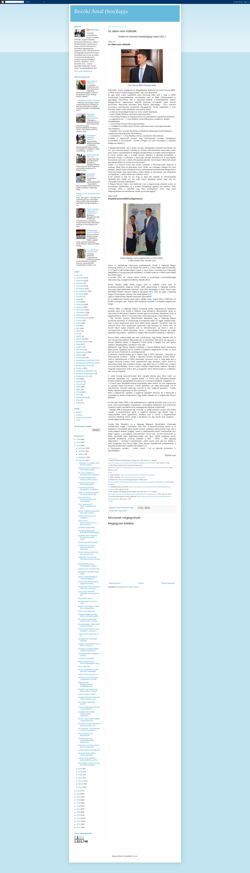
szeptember (82, 457)
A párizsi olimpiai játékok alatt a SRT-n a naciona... (89, 645)
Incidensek (80, 304)
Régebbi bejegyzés (168, 583)
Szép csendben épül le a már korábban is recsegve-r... (88, 630)
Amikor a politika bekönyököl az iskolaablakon (93, 211)
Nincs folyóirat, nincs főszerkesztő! (85, 734)
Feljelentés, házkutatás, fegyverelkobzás (92, 116)
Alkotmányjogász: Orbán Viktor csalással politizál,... (89, 625)
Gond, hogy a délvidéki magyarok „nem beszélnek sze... (88, 593)
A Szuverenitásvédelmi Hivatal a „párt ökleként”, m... (89, 708)
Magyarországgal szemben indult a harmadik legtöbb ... (89, 615)
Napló (120, 510)
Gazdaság (79, 294)
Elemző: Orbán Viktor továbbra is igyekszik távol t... (89, 720)
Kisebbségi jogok (82, 318)
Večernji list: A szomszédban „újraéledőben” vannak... (88, 678)
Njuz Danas (80, 350)
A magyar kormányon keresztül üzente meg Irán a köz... (89, 698)
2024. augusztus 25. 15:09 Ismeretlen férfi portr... (87, 506)
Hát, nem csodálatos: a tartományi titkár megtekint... (89, 474)
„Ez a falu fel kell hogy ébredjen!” (92, 251)
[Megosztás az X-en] (144, 507)
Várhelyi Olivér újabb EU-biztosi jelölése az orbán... (88, 759)
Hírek (78, 302)
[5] (150, 294)
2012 (79, 824)
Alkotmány (80, 283)
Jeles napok (80, 310)
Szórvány (79, 384)
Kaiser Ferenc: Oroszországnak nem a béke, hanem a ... (87, 523)
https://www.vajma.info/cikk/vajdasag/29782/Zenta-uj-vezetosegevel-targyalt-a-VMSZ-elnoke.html (137, 482)
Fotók (78, 420)
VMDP (78, 389)
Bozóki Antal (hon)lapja (101, 11)
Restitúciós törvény (83, 376)
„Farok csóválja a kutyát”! (87, 694)
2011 (79, 827)
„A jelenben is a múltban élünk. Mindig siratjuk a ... (89, 464)
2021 (79, 797)
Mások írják (80, 339)
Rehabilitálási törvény (84, 365)
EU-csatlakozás (81, 291)
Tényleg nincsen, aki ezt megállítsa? (86, 517)
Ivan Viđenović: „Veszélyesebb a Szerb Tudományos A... (89, 729)
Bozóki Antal (94, 30)
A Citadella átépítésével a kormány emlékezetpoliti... (88, 479)
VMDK (78, 387)
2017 (79, 809)
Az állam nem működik (86, 659)
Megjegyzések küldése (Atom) (128, 587)
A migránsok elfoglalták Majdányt (91, 137)
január (80, 787)
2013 (79, 821)
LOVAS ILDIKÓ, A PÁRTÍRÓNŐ (89, 750)
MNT (116, 510)
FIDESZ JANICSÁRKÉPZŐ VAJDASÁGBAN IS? (87, 578)
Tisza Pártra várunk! (85, 598)
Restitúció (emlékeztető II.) (85, 374)
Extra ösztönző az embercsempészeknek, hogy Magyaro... (87, 499)
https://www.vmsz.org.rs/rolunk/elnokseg (133, 477)
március (81, 781)
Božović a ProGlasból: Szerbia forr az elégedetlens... (89, 607)
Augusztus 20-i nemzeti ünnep (89, 569)
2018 (79, 806)
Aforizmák (79, 281)
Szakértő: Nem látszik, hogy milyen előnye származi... (88, 690)
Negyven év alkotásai (83, 418)
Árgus (78, 400)
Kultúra (78, 323)
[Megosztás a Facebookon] (146, 507)
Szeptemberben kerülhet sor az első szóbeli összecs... (89, 469)
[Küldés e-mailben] (139, 507)
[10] (145, 446)
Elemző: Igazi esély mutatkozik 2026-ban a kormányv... (89, 587)
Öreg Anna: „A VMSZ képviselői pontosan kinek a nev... (89, 724)
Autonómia (80, 286)
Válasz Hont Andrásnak (86, 611)
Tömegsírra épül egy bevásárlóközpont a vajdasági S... (86, 740)
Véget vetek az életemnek (92, 82)
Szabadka (79, 381)
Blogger (135, 856)
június (80, 772)
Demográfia (80, 289)
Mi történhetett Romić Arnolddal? (93, 231)
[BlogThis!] (141, 507)
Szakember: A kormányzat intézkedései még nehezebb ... (89, 559)
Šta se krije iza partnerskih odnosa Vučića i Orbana (87, 620)
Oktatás (79, 355)
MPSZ (78, 331)
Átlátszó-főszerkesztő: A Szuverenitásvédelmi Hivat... (89, 662)
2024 (79, 446)
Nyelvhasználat (81, 352)
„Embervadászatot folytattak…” (89, 542)
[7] (174, 333)
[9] (131, 419)
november (82, 451)
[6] (170, 316)
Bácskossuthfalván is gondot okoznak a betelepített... (88, 670)
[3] (149, 280)
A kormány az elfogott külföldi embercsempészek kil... (88, 650)
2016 (79, 812)
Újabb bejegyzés (115, 583)
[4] (152, 292)
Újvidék (79, 403)
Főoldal (141, 583)
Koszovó (79, 320)
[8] (146, 390)
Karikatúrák (80, 315)
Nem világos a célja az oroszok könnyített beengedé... (89, 764)
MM (77, 326)
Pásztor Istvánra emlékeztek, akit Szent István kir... (88, 553)
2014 (79, 818)
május (80, 775)
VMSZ (125, 510)
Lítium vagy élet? (84, 666)
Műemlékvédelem (82, 342)
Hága (78, 299)
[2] (142, 273)
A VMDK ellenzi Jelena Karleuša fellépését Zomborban (86, 547)
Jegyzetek (79, 307)
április (80, 778)
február (81, 784)
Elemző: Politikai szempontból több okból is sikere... (88, 512)
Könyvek (79, 415)
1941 (78, 275)
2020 (79, 800)
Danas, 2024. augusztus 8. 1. (88, 674)
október (81, 454)
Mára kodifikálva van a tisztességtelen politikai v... (88, 565)
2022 (79, 794)
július (80, 769)
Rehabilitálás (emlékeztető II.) (86, 363)
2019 (79, 803)
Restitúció (79, 368)
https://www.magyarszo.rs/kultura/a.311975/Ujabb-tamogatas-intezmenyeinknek (132, 463)
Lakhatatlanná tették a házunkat (88, 100)
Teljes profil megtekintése (83, 71)
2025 (79, 442)
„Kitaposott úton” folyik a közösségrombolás (86, 483)
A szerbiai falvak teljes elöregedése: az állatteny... (88, 488)
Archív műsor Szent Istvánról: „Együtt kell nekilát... (88, 583)
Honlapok (79, 296)
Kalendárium (80, 312)
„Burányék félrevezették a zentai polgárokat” (87, 754)
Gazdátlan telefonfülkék (86, 528)
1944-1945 (80, 278)
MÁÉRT (79, 336)
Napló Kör (79, 347)
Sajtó (78, 379)
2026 (79, 439)
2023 (79, 791)
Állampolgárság (81, 397)
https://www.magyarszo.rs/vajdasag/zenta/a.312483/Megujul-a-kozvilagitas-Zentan (132, 494)
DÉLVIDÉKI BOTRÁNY (91, 175)
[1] (123, 143)
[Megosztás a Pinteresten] (149, 507)
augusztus (82, 460)
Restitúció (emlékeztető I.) (85, 371)
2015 (79, 815)
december (82, 448)
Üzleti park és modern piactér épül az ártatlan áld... (88, 746)
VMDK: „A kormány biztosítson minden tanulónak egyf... (88, 493)
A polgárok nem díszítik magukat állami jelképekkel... (86, 714)
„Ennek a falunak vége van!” (93, 156)
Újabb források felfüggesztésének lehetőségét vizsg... (86, 684)
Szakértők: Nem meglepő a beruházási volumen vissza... (87, 537)
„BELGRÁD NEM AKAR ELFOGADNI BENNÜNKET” (89, 531)
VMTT (78, 395)
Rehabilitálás (81, 358)
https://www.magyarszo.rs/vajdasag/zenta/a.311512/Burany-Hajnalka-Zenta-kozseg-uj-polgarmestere (138, 467)
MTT (77, 334)
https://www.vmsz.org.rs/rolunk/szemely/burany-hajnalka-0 (138, 475)
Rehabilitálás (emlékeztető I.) (86, 360)
